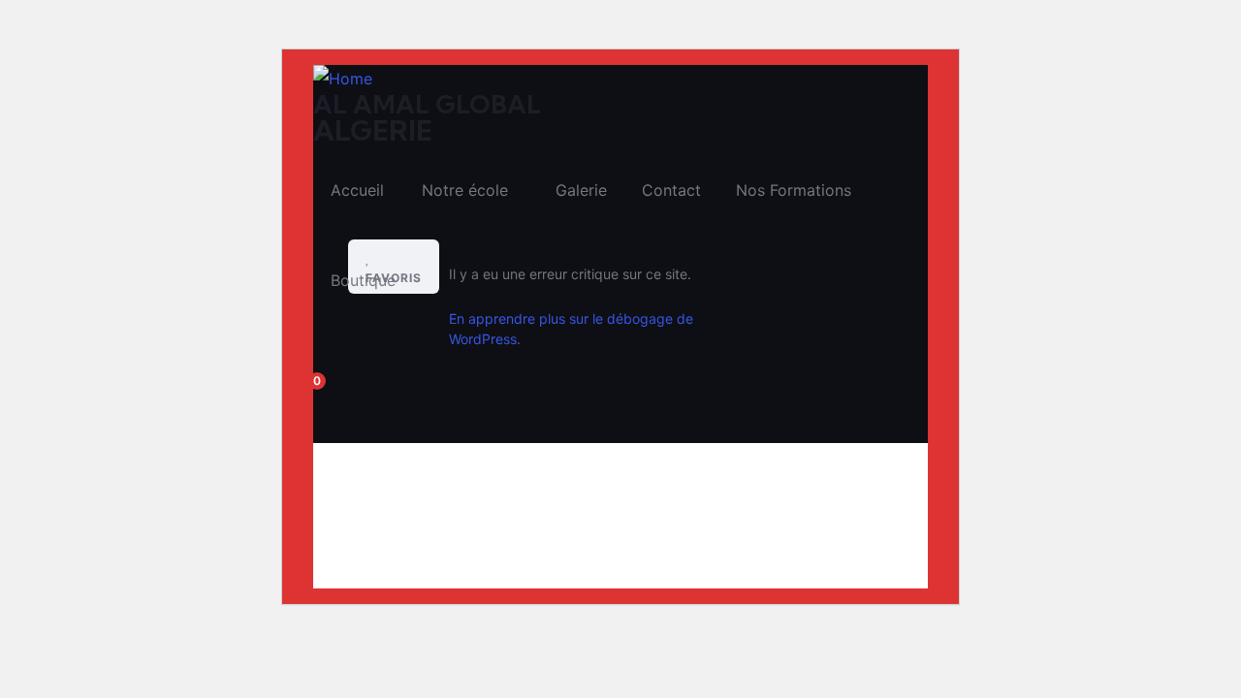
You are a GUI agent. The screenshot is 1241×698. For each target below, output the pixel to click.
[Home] (342, 79)
